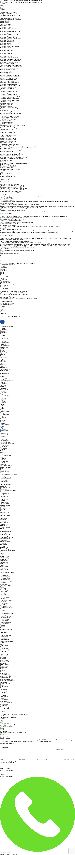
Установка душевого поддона (9, 34)
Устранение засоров (6, 142)
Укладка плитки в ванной (8, 138)
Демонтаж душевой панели (8, 93)
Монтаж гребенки (5, 24)
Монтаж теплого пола (7, 81)
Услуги (2, 5)
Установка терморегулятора (8, 87)
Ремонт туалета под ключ (8, 135)
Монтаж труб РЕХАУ (7, 115)
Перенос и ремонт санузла (8, 126)
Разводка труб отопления (8, 119)
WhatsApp (6, 775)
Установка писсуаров (6, 44)
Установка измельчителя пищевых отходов (13, 157)
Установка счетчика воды (8, 52)
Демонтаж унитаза (6, 106)
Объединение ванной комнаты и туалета (12, 125)
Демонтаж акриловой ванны (9, 90)
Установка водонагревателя (8, 28)
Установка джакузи (6, 33)
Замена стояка (4, 22)
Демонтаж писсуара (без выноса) (13, 188)
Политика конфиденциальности (10, 316)
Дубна (2, 350)
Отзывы (2, 9)
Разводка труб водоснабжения (9, 116)
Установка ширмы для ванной (9, 55)
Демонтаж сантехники (7, 88)
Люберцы (3, 385)
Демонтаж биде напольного (12, 187)
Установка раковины (6, 47)
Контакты (3, 11)
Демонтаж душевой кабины (8, 91)
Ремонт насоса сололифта (11, 191)
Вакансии (3, 313)
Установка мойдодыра (7, 41)
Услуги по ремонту (6, 120)
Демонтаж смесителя (6, 103)
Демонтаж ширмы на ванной (9, 109)
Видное (2, 273)
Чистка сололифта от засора (12, 190)
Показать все (4, 276)
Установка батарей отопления (9, 82)
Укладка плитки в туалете (8, 139)
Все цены (3, 194)
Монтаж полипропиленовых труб (10, 113)
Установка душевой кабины (8, 37)
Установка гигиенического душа (10, 31)
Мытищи (3, 388)
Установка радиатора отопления (10, 85)
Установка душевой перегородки (10, 38)
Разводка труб (4, 110)
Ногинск (2, 391)
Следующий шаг (5, 248)
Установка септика (6, 160)
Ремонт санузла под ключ (8, 134)
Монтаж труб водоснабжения (9, 68)
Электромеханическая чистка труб (11, 150)
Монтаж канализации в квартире (10, 153)
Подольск (3, 400)
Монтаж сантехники (6, 17)
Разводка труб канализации (8, 117)
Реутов (2, 407)
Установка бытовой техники (9, 58)
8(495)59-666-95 (5, 14)
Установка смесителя (6, 50)
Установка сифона (5, 49)
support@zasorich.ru (22, 294)
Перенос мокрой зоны (7, 129)
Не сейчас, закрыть (6, 726)
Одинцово (3, 392)
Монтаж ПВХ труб (6, 112)
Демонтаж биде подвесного (12, 185)
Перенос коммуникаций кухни (9, 128)
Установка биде (5, 25)
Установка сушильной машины (9, 62)
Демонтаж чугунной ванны (8, 107)
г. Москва (3, 161)
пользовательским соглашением (41, 741)
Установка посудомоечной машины (11, 59)
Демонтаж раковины (6, 101)
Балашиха (3, 269)
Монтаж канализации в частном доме (12, 154)
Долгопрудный (4, 345)
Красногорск (4, 370)
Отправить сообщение (7, 743)
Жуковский (3, 353)
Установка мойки (5, 43)
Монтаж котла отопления (8, 79)
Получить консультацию (7, 296)
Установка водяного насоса (8, 30)
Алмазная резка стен (6, 122)
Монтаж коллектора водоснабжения (11, 66)
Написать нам (4, 304)
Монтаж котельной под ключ (9, 78)
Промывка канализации (7, 145)
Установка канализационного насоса (11, 158)
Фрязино (2, 420)
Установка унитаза (6, 53)
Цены (2, 6)
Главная (2, 3)
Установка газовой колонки (8, 84)
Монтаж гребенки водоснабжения (10, 65)
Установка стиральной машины (10, 60)
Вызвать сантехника (6, 167)
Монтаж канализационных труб (10, 156)
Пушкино (3, 402)
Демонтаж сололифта (9, 193)
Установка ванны (5, 27)
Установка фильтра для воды (9, 71)
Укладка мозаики (5, 137)
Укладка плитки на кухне (8, 141)
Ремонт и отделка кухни (7, 132)
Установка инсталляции (7, 40)
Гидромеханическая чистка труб (10, 144)
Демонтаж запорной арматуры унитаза (12, 96)
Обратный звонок (15, 14)
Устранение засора (6, 148)
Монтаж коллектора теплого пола (10, 77)
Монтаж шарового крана (7, 69)
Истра (2, 359)
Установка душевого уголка (8, 36)
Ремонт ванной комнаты (7, 131)
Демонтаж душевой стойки (8, 94)
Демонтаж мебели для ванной (9, 98)
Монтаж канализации (7, 151)
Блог (1, 8)
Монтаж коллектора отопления (9, 75)
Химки (2, 421)
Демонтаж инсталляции (7, 97)
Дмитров (3, 344)
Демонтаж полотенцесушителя (9, 100)
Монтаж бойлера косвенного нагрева (11, 74)
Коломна (2, 364)
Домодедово (4, 347)
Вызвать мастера (5, 179)
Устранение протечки (6, 56)
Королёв (2, 366)
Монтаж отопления (6, 72)
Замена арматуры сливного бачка (10, 19)
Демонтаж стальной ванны (8, 104)
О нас (2, 307)
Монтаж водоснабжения (7, 63)
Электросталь (4, 432)
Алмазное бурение (6, 123)
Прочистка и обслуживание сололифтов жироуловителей (18, 147)
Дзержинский (4, 342)
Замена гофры (4, 21)
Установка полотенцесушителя (9, 46)
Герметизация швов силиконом (9, 18)
